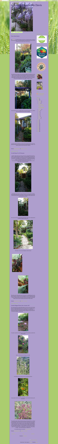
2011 (38, 125)
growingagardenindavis (41, 93)
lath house (13, 39)
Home (12, 32)
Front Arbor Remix (15, 36)
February (39, 117)
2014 (38, 122)
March (39, 116)
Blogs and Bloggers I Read (18, 32)
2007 (38, 130)
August (39, 110)
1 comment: (25, 148)
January (39, 118)
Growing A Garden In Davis (26, 5)
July (39, 111)
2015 (38, 121)
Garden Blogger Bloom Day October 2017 (20, 305)
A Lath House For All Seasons (17, 153)
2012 (38, 124)
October (39, 103)
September (39, 109)
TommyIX (30, 442)
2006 (38, 131)
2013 (38, 123)
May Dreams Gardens (28, 429)
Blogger (37, 442)
